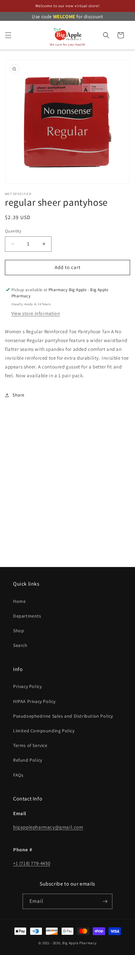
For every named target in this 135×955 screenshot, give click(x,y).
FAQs (18, 775)
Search (20, 645)
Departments (27, 616)
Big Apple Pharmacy (79, 943)
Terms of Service (30, 745)
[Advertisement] (67, 493)
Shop (18, 631)
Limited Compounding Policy (44, 731)
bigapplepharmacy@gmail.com (48, 827)
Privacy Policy (27, 686)
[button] (8, 35)
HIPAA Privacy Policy (34, 701)
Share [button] (18, 395)
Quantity (13, 231)
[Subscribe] (105, 901)
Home (19, 601)
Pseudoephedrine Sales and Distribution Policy (63, 716)
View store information (35, 313)
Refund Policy (27, 760)
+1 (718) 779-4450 (31, 863)
